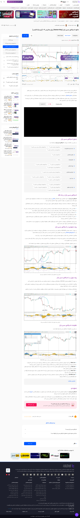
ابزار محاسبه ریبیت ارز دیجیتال (26, 493)
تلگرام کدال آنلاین (43, 498)
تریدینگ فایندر (76, 21)
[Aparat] (34, 474)
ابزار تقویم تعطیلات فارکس (13, 488)
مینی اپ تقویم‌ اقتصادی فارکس (40, 488)
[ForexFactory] (31, 474)
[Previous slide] (78, 14)
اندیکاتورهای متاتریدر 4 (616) (11, 46)
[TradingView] (73, 474)
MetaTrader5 (60, 35)
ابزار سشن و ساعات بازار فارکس (12, 497)
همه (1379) (11, 40)
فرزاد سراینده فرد (70, 25)
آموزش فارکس (57, 485)
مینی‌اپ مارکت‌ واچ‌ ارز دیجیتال (40, 486)
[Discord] (45, 474)
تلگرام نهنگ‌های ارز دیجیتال (41, 500)
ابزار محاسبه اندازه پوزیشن (13, 495)
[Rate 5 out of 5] (25, 416)
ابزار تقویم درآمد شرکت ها (13, 490)
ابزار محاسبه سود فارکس (27, 490)
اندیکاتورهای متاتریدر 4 (61, 21)
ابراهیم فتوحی (57, 25)
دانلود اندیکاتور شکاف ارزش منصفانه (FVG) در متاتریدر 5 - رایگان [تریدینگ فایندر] (7, 118)
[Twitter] (65, 474)
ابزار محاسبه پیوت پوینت (27, 485)
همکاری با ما (44, 480)
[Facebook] (37, 474)
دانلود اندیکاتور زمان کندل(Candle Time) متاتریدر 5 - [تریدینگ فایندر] (8, 98)
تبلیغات (58, 480)
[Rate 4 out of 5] (26, 416)
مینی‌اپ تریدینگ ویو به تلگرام (41, 485)
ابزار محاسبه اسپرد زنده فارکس (12, 485)
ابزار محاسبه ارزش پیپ (28, 488)
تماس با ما (58, 477)
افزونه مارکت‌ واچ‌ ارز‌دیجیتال (41, 492)
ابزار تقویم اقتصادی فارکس (13, 486)
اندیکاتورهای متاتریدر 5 (70, 486)
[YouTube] (62, 474)
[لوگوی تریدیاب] (76, 1)
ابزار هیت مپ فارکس (14, 492)
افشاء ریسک (72, 511)
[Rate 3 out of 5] (28, 416)
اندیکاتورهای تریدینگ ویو (69, 488)
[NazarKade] (23, 474)
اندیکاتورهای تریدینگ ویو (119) (10, 43)
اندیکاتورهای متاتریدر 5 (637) (10, 50)
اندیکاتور (67, 21)
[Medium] (48, 474)
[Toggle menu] (76, 515)
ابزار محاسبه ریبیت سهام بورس (26, 495)
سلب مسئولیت (24, 511)
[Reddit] (51, 474)
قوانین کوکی (57, 511)
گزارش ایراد (72, 480)
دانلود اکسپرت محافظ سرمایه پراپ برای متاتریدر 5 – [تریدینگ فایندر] (8, 111)
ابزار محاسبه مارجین (28, 497)
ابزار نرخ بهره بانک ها (14, 493)
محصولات (71, 21)
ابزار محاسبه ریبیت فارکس (27, 492)
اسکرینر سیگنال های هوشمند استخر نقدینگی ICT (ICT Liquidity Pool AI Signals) (7, 132)
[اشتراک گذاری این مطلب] (31, 35)
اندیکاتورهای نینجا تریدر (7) (11, 53)
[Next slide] (2, 14)
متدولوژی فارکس (43, 477)
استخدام (16, 477)
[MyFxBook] (27, 474)
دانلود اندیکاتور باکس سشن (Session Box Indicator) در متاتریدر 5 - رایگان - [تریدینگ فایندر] (7, 105)
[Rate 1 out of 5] (30, 416)
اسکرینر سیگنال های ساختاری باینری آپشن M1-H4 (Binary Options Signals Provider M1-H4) (8, 146)
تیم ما (31, 477)
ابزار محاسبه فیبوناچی (28, 486)
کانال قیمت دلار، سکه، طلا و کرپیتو (41, 496)
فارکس (53, 198)
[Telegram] (55, 474)
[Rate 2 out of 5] (29, 416)
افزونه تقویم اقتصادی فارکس (41, 493)
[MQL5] (69, 474)
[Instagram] (41, 474)
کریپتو (31, 392)
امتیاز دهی (30, 480)
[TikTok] (59, 474)
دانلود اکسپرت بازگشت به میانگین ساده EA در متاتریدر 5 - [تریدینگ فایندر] (8, 152)
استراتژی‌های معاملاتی (69, 232)
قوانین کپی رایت (41, 511)
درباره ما (72, 477)
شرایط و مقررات (9, 511)
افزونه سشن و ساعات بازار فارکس (40, 490)
